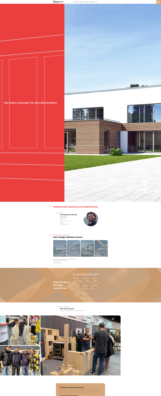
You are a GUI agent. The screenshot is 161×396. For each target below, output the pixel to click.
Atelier (85, 288)
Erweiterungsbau (78, 280)
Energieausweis (92, 1)
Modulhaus (77, 1)
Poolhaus (76, 288)
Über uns (97, 1)
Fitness (85, 285)
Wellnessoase (94, 285)
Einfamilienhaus (77, 290)
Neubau (76, 278)
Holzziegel (76, 295)
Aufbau (94, 278)
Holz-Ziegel (82, 1)
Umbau (95, 280)
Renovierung (85, 278)
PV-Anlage (86, 1)
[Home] (73, 2)
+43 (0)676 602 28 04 (64, 224)
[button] (58, 263)
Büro (92, 288)
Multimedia (77, 285)
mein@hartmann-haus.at (65, 221)
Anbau (87, 280)
